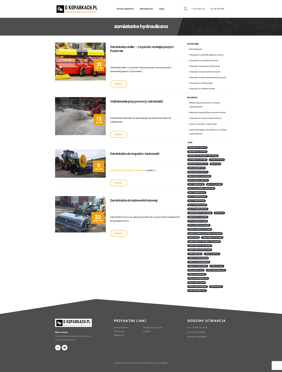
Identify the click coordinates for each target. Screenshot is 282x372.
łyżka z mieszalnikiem (197, 286)
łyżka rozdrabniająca (198, 278)
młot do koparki (214, 184)
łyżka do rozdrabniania (198, 262)
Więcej (118, 83)
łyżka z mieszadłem (196, 282)
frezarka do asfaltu (197, 147)
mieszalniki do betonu (198, 180)
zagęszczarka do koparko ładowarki (204, 233)
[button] (186, 9)
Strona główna (125, 8)
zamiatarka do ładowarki (199, 246)
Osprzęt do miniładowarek (202, 88)
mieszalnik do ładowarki (199, 176)
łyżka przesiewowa (196, 274)
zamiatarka (193, 237)
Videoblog (119, 331)
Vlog (161, 8)
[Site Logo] (77, 9)
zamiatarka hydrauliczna (199, 250)
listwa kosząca (217, 160)
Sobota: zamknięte (196, 332)
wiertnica (219, 213)
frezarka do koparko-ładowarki (203, 156)
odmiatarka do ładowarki (200, 213)
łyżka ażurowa (194, 254)
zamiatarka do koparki (212, 237)
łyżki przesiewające (197, 290)
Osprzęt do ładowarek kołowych (204, 71)
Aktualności (146, 8)
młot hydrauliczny (196, 192)
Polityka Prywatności (152, 327)
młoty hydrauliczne (197, 205)
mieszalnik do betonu (197, 172)
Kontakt (146, 331)
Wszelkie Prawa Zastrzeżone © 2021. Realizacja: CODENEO (141, 363)
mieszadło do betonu (197, 164)
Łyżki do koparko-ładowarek (203, 124)
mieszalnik (215, 164)
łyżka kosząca (217, 266)
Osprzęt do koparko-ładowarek (204, 66)
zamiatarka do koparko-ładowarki (204, 241)
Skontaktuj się (199, 8)
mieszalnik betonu (196, 168)
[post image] (80, 62)
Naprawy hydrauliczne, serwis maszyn (207, 112)
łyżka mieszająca (195, 270)
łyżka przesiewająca (216, 270)
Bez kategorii (195, 49)
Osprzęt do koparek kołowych (203, 60)
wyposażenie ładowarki (198, 225)
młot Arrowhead (196, 184)
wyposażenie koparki (197, 221)
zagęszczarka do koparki (199, 229)
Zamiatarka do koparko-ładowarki (127, 170)
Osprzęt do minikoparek (201, 83)
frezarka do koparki (197, 152)
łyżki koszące (216, 286)
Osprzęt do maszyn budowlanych (205, 118)
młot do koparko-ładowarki (201, 188)
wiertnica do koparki (197, 217)
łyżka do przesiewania (198, 258)
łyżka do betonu (212, 254)
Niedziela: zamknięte (197, 336)
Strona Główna (121, 327)
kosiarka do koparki (197, 160)
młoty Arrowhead (196, 201)
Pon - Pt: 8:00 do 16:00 (197, 327)
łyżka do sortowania (197, 266)
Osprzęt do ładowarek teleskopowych (207, 77)
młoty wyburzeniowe (197, 209)
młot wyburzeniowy (197, 196)
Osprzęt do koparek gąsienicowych (206, 54)
